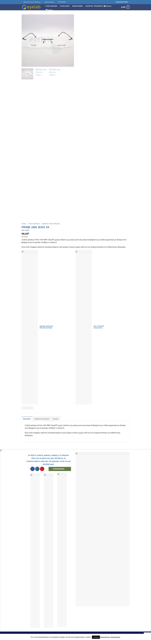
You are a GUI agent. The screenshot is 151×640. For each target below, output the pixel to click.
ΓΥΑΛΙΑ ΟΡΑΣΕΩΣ (51, 6)
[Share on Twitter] (26, 408)
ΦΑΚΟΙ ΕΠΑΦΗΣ (77, 6)
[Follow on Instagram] (109, 2)
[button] (24, 64)
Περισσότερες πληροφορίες (110, 637)
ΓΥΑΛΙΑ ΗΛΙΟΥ (65, 6)
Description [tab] (27, 419)
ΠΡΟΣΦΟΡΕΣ (98, 6)
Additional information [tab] (41, 419)
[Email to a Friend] (29, 408)
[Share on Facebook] (23, 408)
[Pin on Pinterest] (32, 408)
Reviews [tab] (55, 419)
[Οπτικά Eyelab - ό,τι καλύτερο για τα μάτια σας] (32, 7)
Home (24, 224)
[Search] (117, 7)
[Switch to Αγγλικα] (49, 10)
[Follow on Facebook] (107, 2)
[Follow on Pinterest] (111, 2)
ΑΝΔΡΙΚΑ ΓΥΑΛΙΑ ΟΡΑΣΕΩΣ (51, 224)
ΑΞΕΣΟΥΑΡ (89, 6)
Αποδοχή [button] (96, 637)
